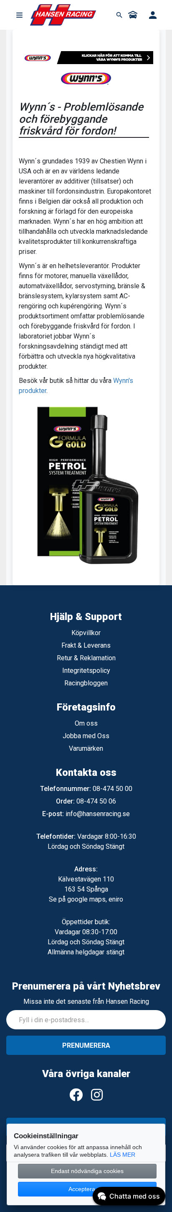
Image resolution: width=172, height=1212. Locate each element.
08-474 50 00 (112, 789)
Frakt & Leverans (86, 645)
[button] (19, 15)
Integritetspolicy (86, 670)
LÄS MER (122, 1154)
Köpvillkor (86, 633)
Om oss (86, 723)
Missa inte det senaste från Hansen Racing (86, 1001)
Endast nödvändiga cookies (87, 1171)
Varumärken (86, 748)
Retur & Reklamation (86, 658)
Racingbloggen (86, 683)
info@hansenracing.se (98, 814)
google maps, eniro (95, 899)
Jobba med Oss (86, 736)
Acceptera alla (87, 1189)
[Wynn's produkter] (86, 57)
